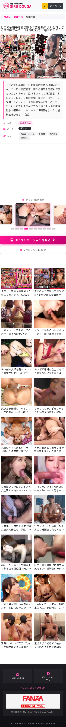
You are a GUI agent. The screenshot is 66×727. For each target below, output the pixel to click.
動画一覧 (18, 17)
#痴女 (42, 133)
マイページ (55, 6)
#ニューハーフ (27, 133)
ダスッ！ (24, 128)
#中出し (24, 138)
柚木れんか (25, 123)
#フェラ (53, 133)
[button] (12, 229)
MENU (7, 17)
